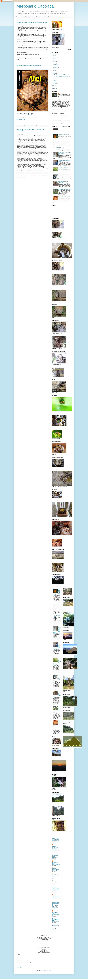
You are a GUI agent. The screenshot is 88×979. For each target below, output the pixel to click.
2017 (54, 55)
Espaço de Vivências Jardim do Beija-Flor (55, 869)
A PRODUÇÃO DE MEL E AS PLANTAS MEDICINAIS (63, 168)
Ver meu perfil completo (56, 109)
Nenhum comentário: (31, 125)
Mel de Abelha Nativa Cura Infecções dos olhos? (56, 605)
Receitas (38, 16)
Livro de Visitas (19, 967)
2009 (54, 88)
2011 (54, 85)
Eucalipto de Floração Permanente (64, 189)
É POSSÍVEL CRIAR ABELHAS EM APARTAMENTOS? (64, 153)
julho (55, 70)
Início (17, 16)
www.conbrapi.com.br (39, 170)
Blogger (49, 970)
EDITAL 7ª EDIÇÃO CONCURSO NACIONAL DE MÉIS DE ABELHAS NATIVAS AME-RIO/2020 (56, 849)
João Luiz (61, 93)
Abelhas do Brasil (55, 838)
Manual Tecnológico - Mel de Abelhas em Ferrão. (32, 22)
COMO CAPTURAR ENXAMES (58, 147)
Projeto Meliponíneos (55, 921)
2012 (54, 63)
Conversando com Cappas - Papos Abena (56, 16)
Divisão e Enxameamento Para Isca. (64, 174)
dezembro (56, 64)
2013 (54, 61)
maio (55, 73)
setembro (56, 67)
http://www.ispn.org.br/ (21, 119)
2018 (54, 54)
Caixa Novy (32, 16)
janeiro (55, 83)
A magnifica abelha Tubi (56, 864)
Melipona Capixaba (24, 16)
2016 (54, 57)
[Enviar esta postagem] (36, 125)
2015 (54, 58)
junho (55, 71)
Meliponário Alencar (56, 896)
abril (55, 79)
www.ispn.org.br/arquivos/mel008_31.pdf (24, 114)
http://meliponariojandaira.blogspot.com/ (55, 903)
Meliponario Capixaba (35, 6)
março (55, 80)
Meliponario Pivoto (55, 925)
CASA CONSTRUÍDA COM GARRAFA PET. (63, 182)
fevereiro (55, 82)
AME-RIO (54, 846)
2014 (54, 60)
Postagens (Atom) (23, 177)
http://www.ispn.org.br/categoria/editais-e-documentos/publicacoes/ (29, 65)
